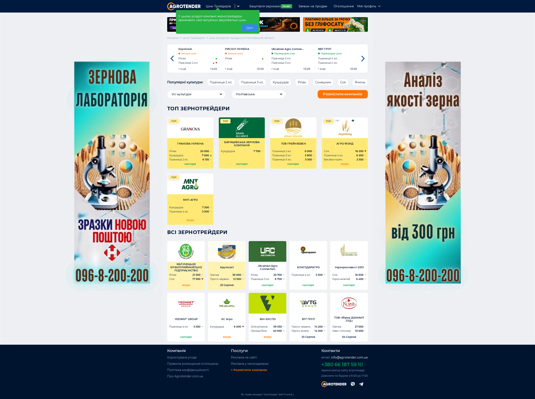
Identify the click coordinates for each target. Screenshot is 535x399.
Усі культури (181, 94)
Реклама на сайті (244, 357)
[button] (172, 58)
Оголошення (344, 6)
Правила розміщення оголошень (192, 364)
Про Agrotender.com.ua (185, 376)
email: (344, 357)
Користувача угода (181, 357)
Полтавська (245, 94)
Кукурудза (281, 82)
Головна (172, 37)
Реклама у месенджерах (250, 364)
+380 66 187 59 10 (342, 364)
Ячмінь (360, 82)
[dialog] (218, 22)
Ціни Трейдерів (218, 6)
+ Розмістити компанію (249, 370)
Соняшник (323, 82)
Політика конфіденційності (188, 370)
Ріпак (302, 82)
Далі (249, 28)
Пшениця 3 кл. (252, 82)
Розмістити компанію (342, 94)
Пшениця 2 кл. (221, 82)
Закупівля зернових (269, 6)
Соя (343, 82)
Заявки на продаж (312, 6)
